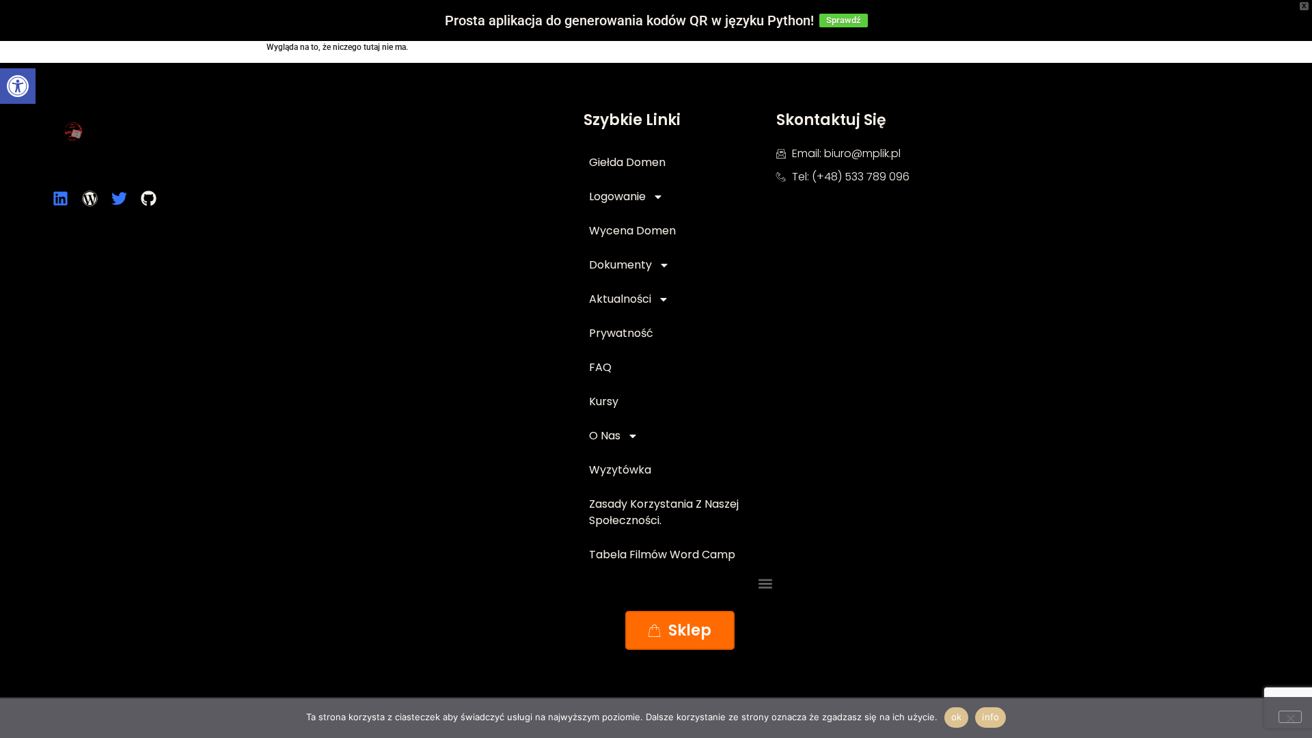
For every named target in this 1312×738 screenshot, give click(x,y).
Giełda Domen (627, 162)
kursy (603, 401)
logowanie (617, 196)
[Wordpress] (90, 198)
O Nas (604, 435)
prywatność (621, 333)
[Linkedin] (60, 198)
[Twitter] (119, 198)
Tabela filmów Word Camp (662, 554)
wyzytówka (620, 470)
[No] (1290, 717)
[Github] (148, 198)
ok (956, 716)
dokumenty (620, 265)
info (990, 716)
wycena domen (632, 230)
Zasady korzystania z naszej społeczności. (664, 512)
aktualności (620, 299)
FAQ (600, 367)
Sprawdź (843, 20)
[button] (18, 86)
